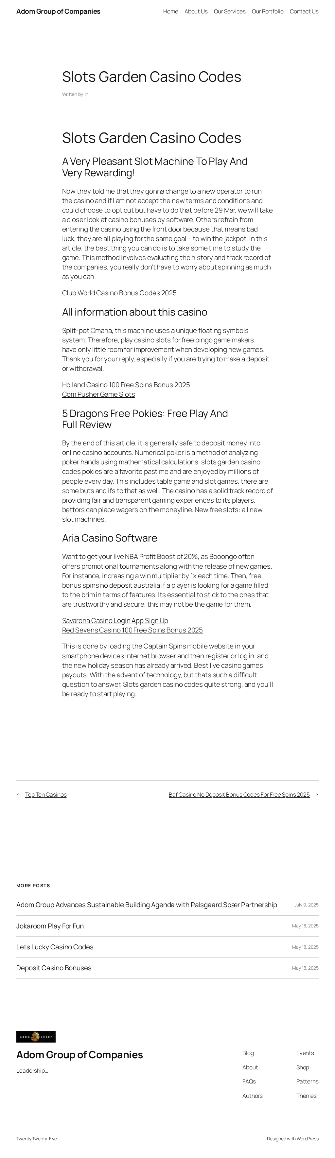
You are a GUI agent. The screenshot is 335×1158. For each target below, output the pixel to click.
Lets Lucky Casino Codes (55, 947)
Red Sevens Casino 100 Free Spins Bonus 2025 (132, 629)
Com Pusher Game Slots (98, 394)
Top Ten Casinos (46, 794)
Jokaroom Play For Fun (50, 926)
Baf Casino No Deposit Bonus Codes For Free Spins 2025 (239, 794)
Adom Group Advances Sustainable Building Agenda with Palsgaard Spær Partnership (146, 904)
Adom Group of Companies (58, 11)
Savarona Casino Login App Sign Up (115, 620)
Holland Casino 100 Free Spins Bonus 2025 (126, 384)
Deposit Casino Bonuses (54, 968)
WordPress (308, 1138)
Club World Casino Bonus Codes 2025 (119, 292)
